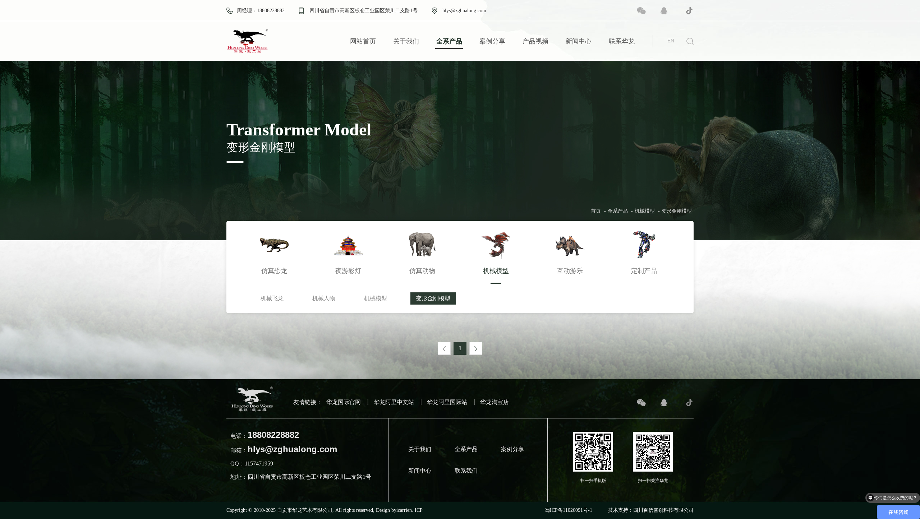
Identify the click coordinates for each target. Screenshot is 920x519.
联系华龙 (622, 41)
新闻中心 (579, 41)
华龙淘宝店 (494, 402)
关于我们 (406, 41)
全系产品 (449, 41)
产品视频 (535, 41)
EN (670, 40)
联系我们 (466, 471)
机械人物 (323, 298)
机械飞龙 (272, 298)
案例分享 (492, 41)
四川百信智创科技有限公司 (663, 510)
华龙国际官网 (343, 402)
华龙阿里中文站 (394, 402)
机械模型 (645, 211)
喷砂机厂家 (435, 506)
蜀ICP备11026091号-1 (568, 510)
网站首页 (363, 41)
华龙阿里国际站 (447, 402)
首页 (596, 211)
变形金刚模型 (677, 211)
